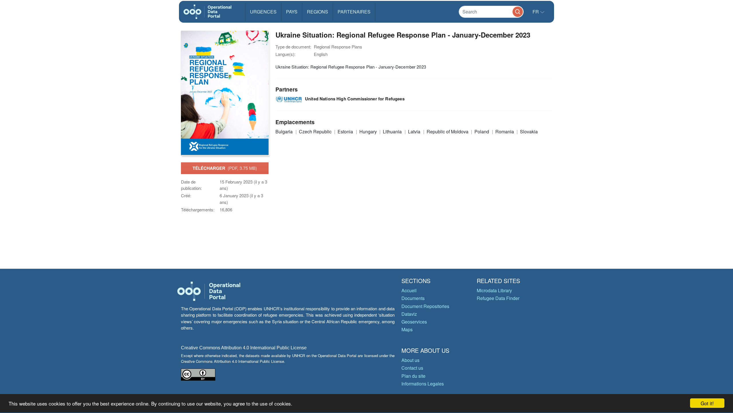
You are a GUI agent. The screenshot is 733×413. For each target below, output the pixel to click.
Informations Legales (422, 383)
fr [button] (536, 11)
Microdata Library (494, 290)
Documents (413, 298)
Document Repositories (425, 306)
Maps (407, 329)
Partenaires (354, 11)
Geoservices (414, 321)
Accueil (409, 290)
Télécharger (224, 168)
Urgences (263, 11)
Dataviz (409, 314)
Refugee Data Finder (498, 298)
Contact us (412, 368)
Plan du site (413, 376)
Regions (317, 11)
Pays (291, 11)
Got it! (707, 403)
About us (410, 360)
